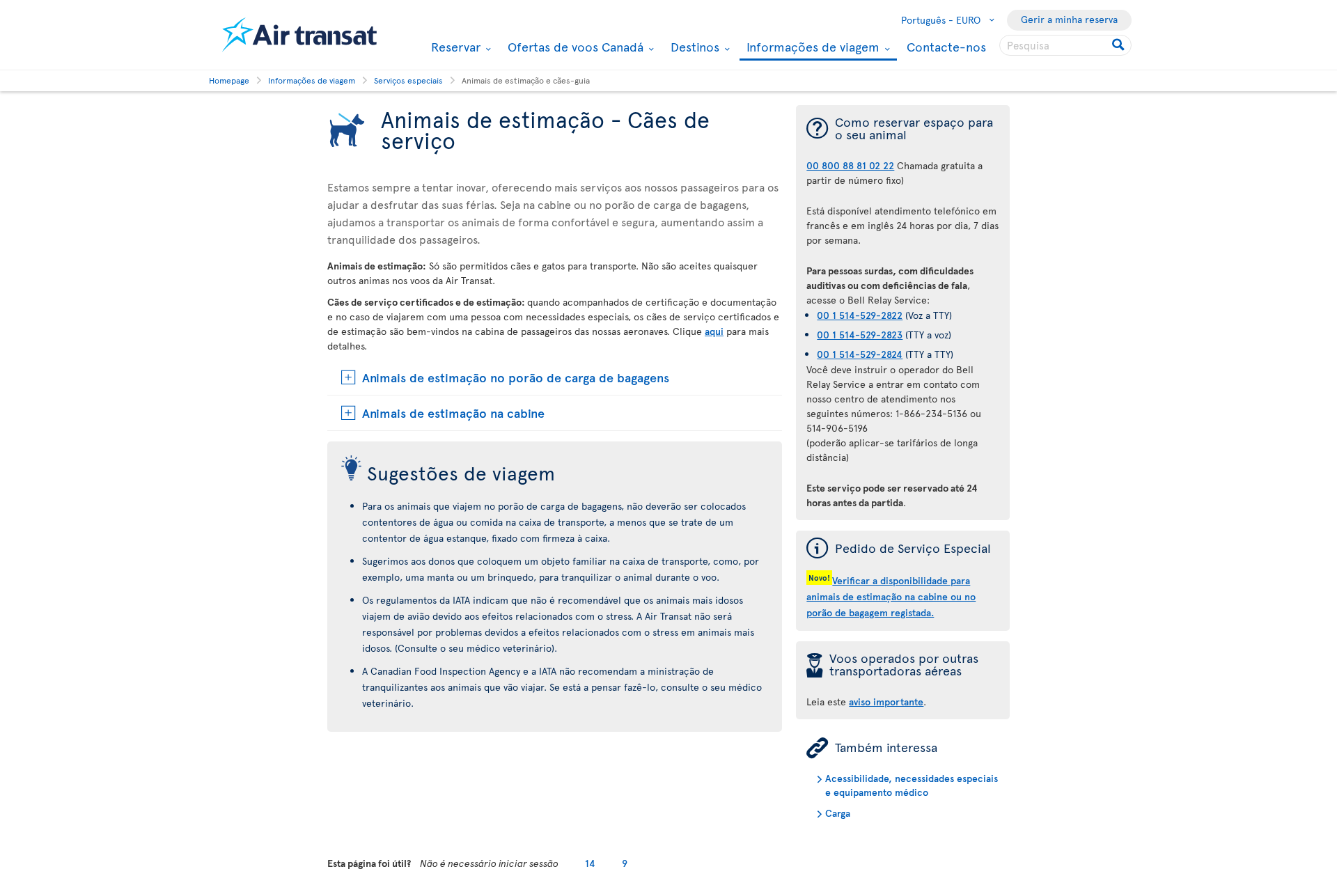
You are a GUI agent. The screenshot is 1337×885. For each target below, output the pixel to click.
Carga (837, 813)
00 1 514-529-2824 (859, 354)
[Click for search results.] (1119, 45)
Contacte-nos (946, 46)
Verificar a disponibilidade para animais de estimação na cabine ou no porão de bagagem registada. (891, 596)
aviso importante (886, 701)
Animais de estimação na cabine (453, 412)
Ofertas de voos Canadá (574, 46)
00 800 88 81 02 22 (850, 165)
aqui (714, 331)
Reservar (454, 46)
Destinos (693, 46)
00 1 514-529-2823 (859, 334)
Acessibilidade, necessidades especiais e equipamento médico (911, 785)
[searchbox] (1065, 45)
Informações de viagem (811, 48)
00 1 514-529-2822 (859, 315)
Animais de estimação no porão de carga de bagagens (515, 377)
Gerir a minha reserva (1069, 19)
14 (590, 863)
